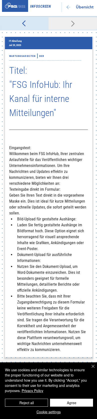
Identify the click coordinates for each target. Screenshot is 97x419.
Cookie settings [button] (49, 411)
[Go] (24, 23)
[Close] (90, 369)
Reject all (26, 402)
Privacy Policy (32, 390)
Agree (71, 402)
